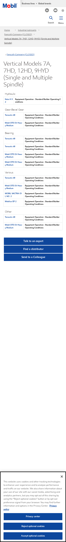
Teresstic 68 (10, 115)
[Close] (62, 476)
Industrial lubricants (27, 30)
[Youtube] (55, 10)
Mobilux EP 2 (10, 201)
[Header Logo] (10, 4)
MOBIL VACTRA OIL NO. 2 (13, 194)
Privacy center (33, 516)
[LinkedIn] (47, 10)
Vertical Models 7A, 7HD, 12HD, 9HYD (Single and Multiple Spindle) (31, 40)
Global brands (44, 3)
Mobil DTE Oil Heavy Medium (13, 124)
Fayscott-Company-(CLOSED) (18, 34)
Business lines (28, 3)
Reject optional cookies (33, 526)
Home (7, 30)
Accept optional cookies (33, 535)
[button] (61, 19)
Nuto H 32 (9, 100)
